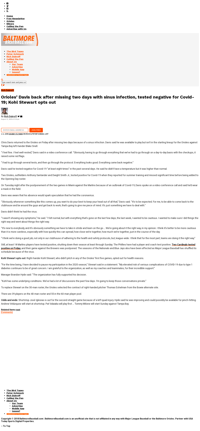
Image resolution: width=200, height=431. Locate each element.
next (18, 309)
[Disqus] (100, 348)
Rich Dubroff (10, 116)
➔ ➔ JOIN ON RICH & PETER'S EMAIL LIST (24, 134)
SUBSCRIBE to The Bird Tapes (17, 75)
